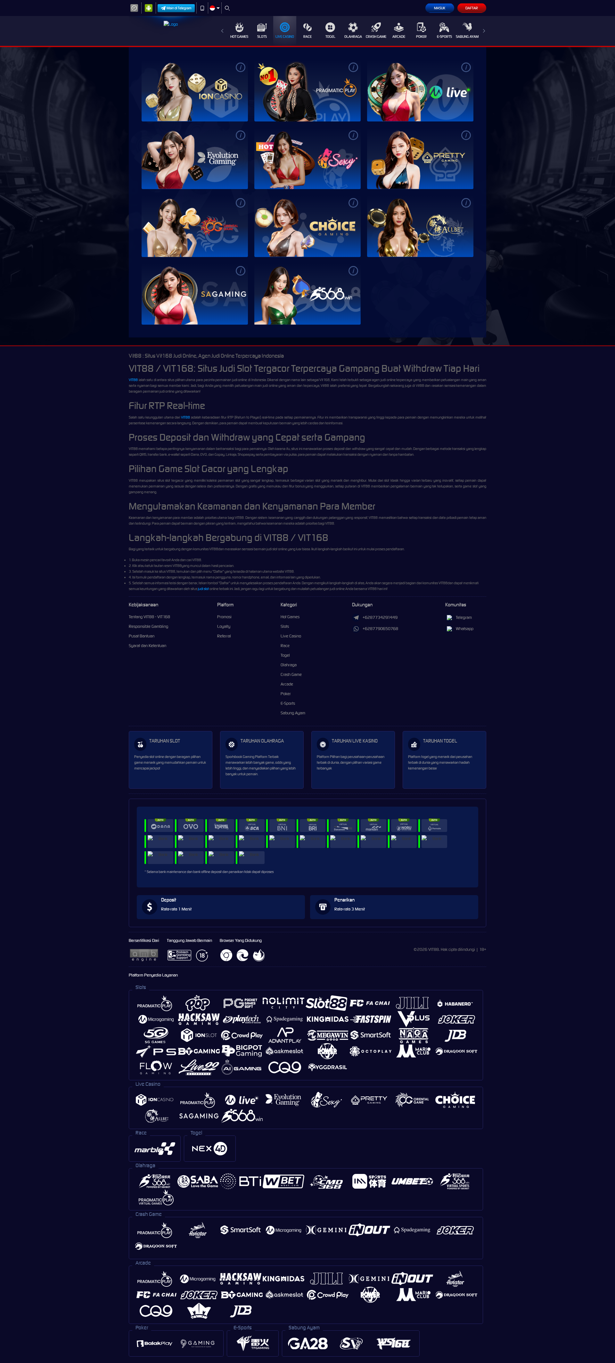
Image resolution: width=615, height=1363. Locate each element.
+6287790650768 (380, 628)
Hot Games (239, 36)
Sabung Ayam (467, 36)
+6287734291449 (380, 617)
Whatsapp (464, 628)
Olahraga (353, 36)
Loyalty (223, 626)
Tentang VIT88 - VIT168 (149, 616)
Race (307, 36)
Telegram (464, 617)
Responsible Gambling (148, 626)
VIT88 (133, 380)
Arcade (398, 36)
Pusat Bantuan (141, 636)
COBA (206, 90)
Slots (262, 36)
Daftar (471, 8)
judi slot (203, 588)
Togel (330, 36)
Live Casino (284, 36)
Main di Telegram (179, 8)
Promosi (224, 616)
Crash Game (376, 36)
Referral (224, 636)
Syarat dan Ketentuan (147, 645)
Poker (421, 36)
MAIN (182, 90)
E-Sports (444, 36)
